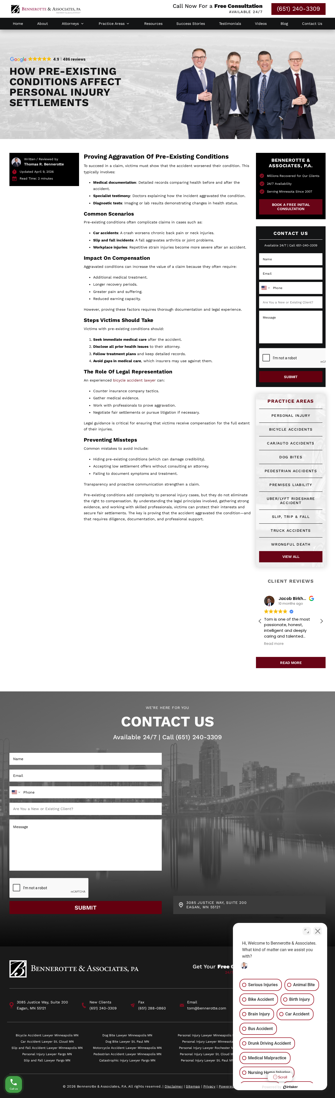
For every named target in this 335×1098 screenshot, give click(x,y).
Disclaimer (174, 1086)
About (42, 23)
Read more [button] (276, 644)
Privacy (209, 1086)
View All (290, 556)
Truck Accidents (291, 530)
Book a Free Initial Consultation (291, 207)
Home (18, 23)
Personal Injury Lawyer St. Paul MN (207, 1060)
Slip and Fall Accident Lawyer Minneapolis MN (47, 1048)
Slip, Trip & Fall (291, 517)
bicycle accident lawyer (134, 380)
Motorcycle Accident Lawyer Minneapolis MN (127, 1048)
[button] (321, 621)
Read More (291, 663)
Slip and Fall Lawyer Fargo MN (47, 1060)
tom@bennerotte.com (206, 1008)
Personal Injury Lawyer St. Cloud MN (208, 1054)
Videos (261, 23)
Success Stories (190, 23)
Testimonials (230, 23)
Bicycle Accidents (291, 429)
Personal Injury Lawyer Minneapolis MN (207, 1035)
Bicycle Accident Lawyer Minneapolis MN (47, 1035)
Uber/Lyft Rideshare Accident (291, 500)
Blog (284, 23)
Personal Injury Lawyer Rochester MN (207, 1048)
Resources (153, 23)
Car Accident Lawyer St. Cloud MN (47, 1041)
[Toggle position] (307, 931)
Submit (290, 377)
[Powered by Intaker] (290, 1087)
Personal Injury (290, 415)
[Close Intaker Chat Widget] (318, 931)
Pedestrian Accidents (291, 471)
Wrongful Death (291, 544)
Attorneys (70, 23)
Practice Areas (112, 23)
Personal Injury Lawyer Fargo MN (47, 1054)
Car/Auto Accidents (291, 443)
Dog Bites (290, 457)
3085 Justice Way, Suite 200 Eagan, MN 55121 (42, 1005)
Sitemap (193, 1086)
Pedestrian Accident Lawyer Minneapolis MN (127, 1054)
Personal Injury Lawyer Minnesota (207, 1041)
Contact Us (312, 23)
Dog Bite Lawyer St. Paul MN (127, 1041)
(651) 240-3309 (298, 8)
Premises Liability (290, 485)
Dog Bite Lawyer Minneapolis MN (127, 1035)
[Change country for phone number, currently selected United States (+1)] (265, 288)
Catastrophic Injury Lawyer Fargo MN (127, 1060)
